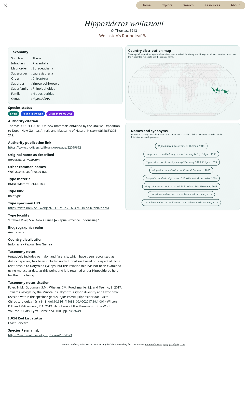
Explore (167, 5)
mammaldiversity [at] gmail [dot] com (165, 344)
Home (146, 5)
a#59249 (75, 311)
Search (188, 5)
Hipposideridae (43, 94)
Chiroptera (40, 78)
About (235, 5)
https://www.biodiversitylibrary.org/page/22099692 (44, 147)
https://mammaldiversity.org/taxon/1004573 (40, 335)
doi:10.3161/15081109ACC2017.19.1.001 (76, 301)
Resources (212, 5)
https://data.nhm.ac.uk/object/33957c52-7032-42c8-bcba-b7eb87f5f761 (58, 208)
